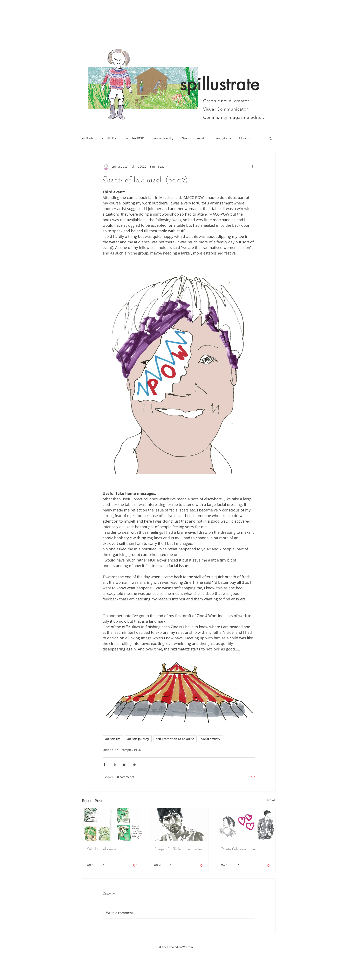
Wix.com (187, 947)
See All (271, 800)
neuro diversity (162, 138)
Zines (185, 138)
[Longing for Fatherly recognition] (179, 824)
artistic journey (138, 739)
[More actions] (252, 166)
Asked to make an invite (104, 848)
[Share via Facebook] (105, 764)
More (242, 138)
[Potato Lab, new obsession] (245, 824)
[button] (270, 138)
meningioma (222, 138)
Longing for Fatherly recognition (178, 848)
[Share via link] (135, 764)
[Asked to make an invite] (112, 824)
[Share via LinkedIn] (125, 764)
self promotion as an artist (175, 739)
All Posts (88, 138)
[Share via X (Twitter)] (115, 764)
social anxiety (210, 739)
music (201, 138)
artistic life (109, 138)
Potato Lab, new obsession (240, 848)
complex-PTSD (134, 138)
